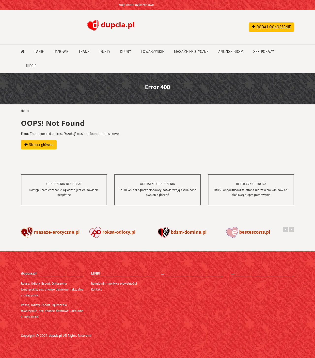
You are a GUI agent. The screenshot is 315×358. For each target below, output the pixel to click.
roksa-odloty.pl (118, 232)
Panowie (61, 51)
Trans (84, 51)
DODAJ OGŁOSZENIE (273, 27)
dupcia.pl (55, 336)
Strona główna (40, 144)
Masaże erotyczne (191, 51)
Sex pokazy (263, 51)
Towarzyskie (152, 51)
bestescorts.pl (254, 232)
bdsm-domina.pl (188, 232)
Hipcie (31, 66)
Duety (104, 51)
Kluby (125, 51)
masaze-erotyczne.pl (56, 232)
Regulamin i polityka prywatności (114, 284)
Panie (39, 51)
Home (25, 111)
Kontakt (96, 290)
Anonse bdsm (230, 51)
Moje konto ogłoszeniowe (136, 5)
